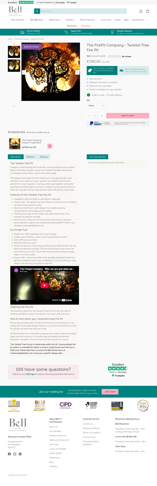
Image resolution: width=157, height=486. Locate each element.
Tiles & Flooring (87, 19)
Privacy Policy (89, 437)
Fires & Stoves (17, 19)
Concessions (138, 19)
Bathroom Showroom (59, 440)
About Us (54, 426)
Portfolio (53, 466)
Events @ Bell (56, 453)
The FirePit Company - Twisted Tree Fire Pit (29, 39)
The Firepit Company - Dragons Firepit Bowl (32, 141)
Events (118, 19)
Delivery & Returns (91, 428)
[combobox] (80, 11)
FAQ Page (30, 374)
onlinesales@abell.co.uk (33, 225)
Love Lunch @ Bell (58, 449)
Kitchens (70, 19)
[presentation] (24, 72)
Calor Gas (54, 444)
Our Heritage (55, 431)
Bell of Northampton (20, 475)
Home (10, 39)
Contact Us (88, 424)
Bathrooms (54, 19)
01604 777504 (63, 222)
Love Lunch (105, 19)
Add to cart (127, 115)
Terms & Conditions (91, 432)
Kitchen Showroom (58, 435)
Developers (72, 25)
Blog (126, 19)
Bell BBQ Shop (36, 19)
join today (110, 391)
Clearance (85, 25)
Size (88, 100)
